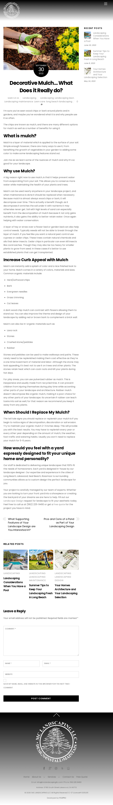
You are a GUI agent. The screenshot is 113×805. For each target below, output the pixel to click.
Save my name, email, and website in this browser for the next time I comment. (36, 686)
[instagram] (56, 768)
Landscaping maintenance (18, 101)
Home (26, 776)
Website (9, 674)
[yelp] (62, 768)
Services (52, 776)
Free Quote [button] (82, 776)
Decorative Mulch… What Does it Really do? (41, 86)
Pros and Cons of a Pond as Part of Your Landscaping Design (59, 522)
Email (47, 663)
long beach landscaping (59, 101)
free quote (59, 504)
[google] (50, 768)
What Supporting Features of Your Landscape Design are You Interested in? (22, 524)
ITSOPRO (62, 798)
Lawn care (39, 101)
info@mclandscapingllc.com (50, 782)
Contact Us (68, 776)
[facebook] (44, 768)
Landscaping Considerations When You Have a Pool (96, 37)
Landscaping (29, 98)
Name (8, 663)
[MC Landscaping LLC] (11, 17)
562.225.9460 (75, 782)
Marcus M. (13, 98)
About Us (36, 776)
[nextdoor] (68, 768)
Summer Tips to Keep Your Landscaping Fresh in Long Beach (96, 55)
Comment (10, 629)
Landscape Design (13, 500)
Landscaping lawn (64, 98)
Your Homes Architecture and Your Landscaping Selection (95, 73)
